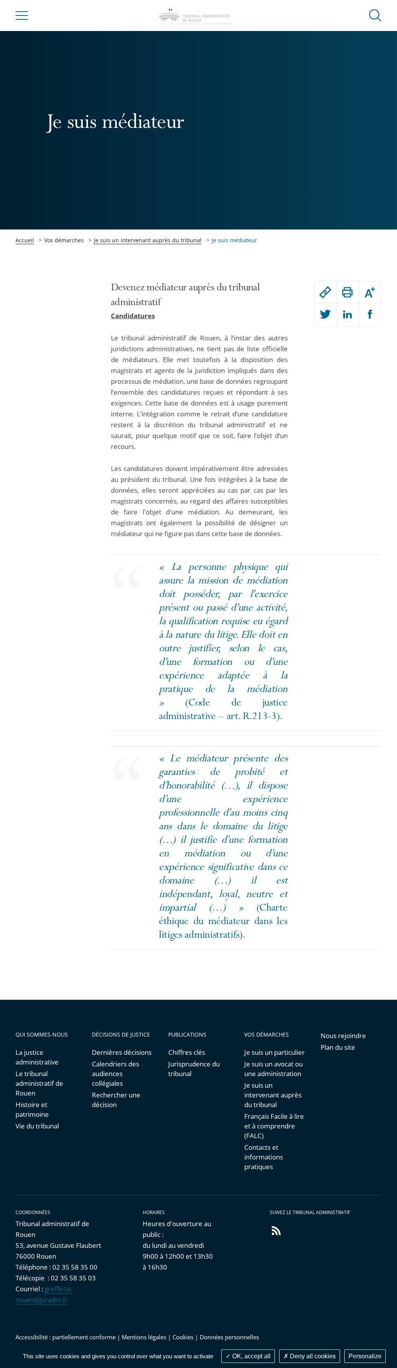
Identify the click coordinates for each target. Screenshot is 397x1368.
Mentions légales (144, 1337)
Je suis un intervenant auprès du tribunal (148, 240)
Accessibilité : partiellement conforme (66, 1337)
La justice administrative (37, 1057)
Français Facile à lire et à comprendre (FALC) (274, 1126)
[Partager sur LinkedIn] (348, 315)
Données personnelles (229, 1337)
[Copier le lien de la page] (325, 292)
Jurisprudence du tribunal (194, 1068)
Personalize (365, 1356)
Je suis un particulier (274, 1052)
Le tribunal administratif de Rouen (39, 1083)
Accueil (25, 240)
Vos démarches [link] (64, 240)
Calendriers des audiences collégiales (115, 1073)
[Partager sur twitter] (325, 315)
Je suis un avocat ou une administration (273, 1068)
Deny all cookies (312, 1356)
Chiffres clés (186, 1052)
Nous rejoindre (343, 1035)
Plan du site (338, 1047)
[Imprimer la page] (348, 292)
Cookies (183, 1337)
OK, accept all (251, 1356)
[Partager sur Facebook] (370, 315)
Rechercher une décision (116, 1099)
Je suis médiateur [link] (234, 240)
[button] (375, 14)
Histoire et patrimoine (32, 1109)
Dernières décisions (122, 1052)
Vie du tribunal (37, 1125)
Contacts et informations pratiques (263, 1157)
